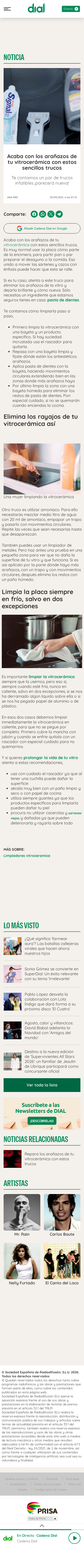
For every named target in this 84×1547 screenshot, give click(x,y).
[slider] (42, 1529)
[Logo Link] (36, 8)
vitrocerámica (16, 244)
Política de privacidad (47, 1484)
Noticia (14, 57)
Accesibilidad (18, 1484)
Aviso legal (72, 1479)
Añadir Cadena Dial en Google (45, 228)
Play (74, 1538)
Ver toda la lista (42, 1085)
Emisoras (52, 1479)
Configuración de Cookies (51, 1489)
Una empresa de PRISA (42, 1507)
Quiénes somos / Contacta (21, 1479)
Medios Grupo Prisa (42, 1518)
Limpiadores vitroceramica (27, 855)
